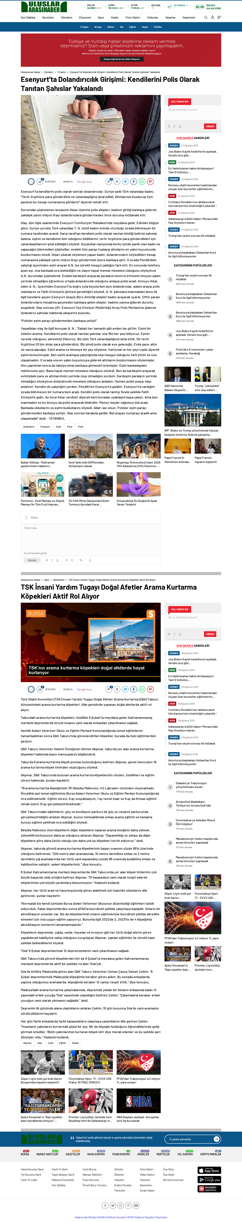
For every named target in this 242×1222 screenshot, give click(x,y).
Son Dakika (28, 17)
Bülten (110, 26)
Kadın (115, 17)
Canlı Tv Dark (60, 1169)
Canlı (50, 1042)
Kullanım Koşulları (144, 1217)
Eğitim (132, 26)
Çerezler (121, 1217)
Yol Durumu (185, 1153)
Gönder (32, 560)
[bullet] (71, 560)
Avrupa (98, 26)
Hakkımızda (81, 1217)
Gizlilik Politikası (107, 1217)
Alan (39, 1042)
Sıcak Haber (147, 1190)
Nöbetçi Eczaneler (63, 1180)
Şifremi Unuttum (173, 1180)
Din (121, 26)
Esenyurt (45, 426)
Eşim (58, 426)
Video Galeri (147, 1174)
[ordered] (66, 560)
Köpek (75, 1042)
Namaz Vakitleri (47, 1153)
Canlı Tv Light (29, 1180)
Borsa (25, 1153)
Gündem (66, 17)
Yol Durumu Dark (31, 1174)
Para (69, 426)
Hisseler (143, 1153)
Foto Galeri (133, 17)
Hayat (145, 26)
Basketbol (59, 579)
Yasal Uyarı (161, 1217)
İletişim (93, 1217)
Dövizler (119, 1174)
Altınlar (118, 1169)
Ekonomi (85, 17)
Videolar (152, 17)
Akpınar (27, 1042)
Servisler (48, 17)
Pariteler (163, 1153)
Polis (80, 426)
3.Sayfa (84, 26)
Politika (158, 26)
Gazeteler (189, 17)
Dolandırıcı (29, 426)
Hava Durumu (96, 1153)
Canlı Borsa (89, 1169)
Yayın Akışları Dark (63, 1174)
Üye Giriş (168, 1169)
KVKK (131, 1217)
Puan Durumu (121, 1153)
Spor (101, 17)
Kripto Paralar (210, 1153)
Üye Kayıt (169, 1174)
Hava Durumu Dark (32, 1169)
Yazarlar (170, 17)
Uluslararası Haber (30, 72)
